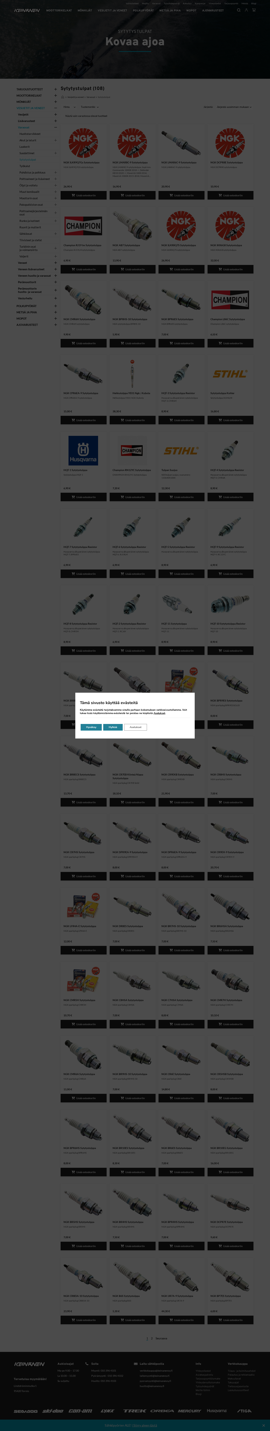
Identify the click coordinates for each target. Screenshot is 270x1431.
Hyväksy (91, 727)
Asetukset (159, 713)
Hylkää (113, 727)
